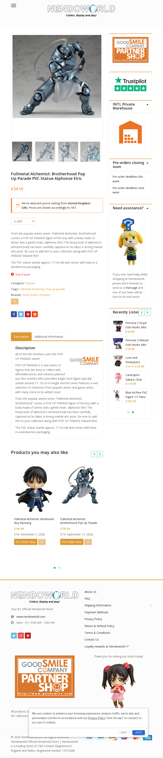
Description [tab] (21, 336)
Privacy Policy (93, 619)
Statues (30, 283)
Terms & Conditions (97, 633)
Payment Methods (96, 612)
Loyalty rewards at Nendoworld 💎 (106, 646)
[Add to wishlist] (14, 301)
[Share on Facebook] (14, 314)
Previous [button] (18, 84)
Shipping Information (97, 605)
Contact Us (91, 639)
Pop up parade (55, 289)
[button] (99, 159)
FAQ (87, 598)
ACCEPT (139, 732)
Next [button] (96, 84)
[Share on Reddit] (35, 314)
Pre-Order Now (26, 542)
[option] (57, 76)
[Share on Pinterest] (28, 314)
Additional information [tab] (49, 336)
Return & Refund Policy (99, 626)
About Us (90, 592)
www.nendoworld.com (30, 616)
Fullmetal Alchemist (32, 289)
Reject (124, 732)
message (131, 288)
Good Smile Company (36, 295)
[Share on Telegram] (21, 314)
